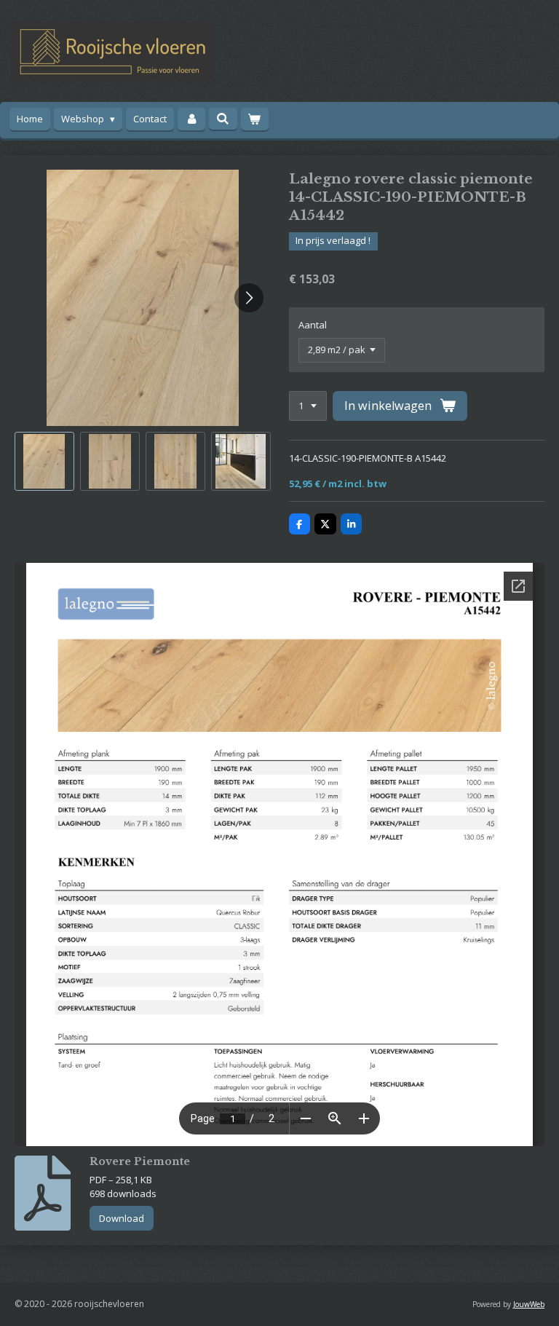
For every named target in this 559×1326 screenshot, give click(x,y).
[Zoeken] (223, 119)
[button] (44, 462)
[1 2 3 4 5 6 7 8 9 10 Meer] (308, 406)
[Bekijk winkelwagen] (255, 119)
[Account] (191, 119)
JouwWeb (528, 1304)
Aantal (312, 324)
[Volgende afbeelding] (248, 297)
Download (121, 1218)
